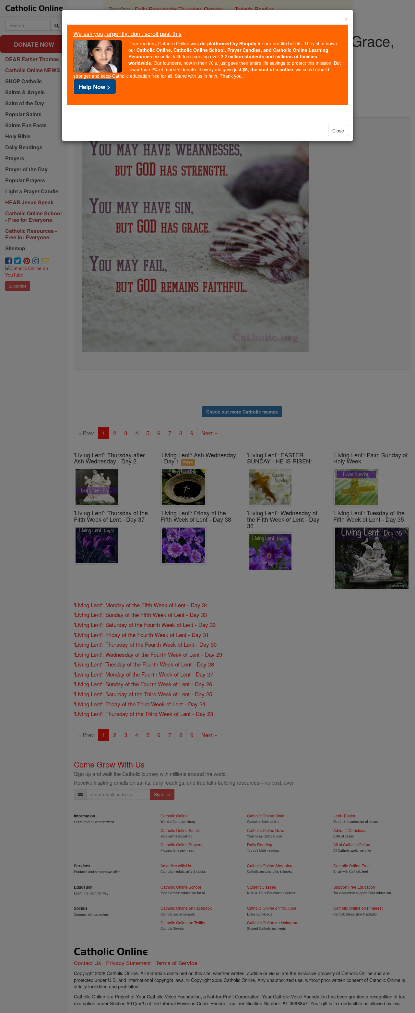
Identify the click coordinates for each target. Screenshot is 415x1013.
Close (338, 130)
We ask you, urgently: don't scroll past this (127, 33)
